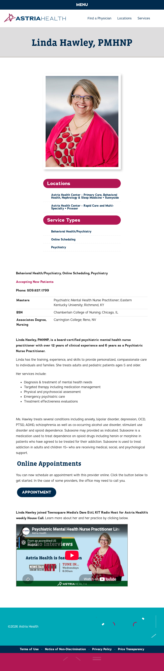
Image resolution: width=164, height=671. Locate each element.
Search (156, 18)
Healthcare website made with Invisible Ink (79, 662)
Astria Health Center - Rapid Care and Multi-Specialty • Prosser (82, 207)
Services (144, 18)
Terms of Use (29, 649)
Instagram (106, 622)
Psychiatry (58, 247)
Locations (124, 18)
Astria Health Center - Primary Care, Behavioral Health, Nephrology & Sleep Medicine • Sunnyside (85, 196)
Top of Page (148, 633)
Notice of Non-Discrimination (65, 649)
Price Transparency (131, 649)
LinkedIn (118, 622)
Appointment (36, 492)
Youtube (94, 622)
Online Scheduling (63, 239)
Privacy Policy (102, 649)
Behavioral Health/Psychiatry (71, 231)
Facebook (146, 622)
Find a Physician (99, 18)
